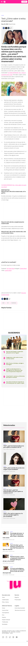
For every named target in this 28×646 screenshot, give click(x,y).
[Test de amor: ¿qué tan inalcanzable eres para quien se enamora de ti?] (14, 481)
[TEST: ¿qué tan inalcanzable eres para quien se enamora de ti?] (14, 436)
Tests (4, 444)
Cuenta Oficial (23, 268)
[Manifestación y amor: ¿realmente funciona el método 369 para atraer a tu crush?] (6, 556)
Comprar (24, 1)
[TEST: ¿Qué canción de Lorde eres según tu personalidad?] (14, 458)
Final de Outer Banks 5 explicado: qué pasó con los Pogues (14, 352)
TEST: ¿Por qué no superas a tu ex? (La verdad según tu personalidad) (13, 515)
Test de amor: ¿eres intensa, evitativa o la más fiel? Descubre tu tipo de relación (13, 547)
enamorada (13, 302)
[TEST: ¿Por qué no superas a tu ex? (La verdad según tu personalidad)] (14, 504)
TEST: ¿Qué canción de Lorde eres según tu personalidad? (13, 468)
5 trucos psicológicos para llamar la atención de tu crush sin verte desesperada (13, 571)
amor (3, 302)
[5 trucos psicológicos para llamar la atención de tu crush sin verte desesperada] (6, 568)
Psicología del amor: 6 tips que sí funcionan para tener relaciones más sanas (13, 535)
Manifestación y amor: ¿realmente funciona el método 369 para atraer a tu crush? (14, 559)
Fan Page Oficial (10, 268)
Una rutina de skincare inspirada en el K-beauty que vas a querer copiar (15, 382)
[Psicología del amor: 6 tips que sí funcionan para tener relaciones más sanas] (6, 533)
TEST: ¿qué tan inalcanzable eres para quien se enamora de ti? (13, 446)
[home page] (4, 2)
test (8, 302)
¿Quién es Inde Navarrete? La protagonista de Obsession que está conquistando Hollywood (14, 370)
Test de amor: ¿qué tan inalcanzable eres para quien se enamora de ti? (13, 491)
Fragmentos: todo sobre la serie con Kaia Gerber (14, 358)
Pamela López (12, 449)
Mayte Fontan (12, 24)
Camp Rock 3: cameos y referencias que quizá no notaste (15, 376)
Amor (2, 15)
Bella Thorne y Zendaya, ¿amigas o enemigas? (15, 364)
